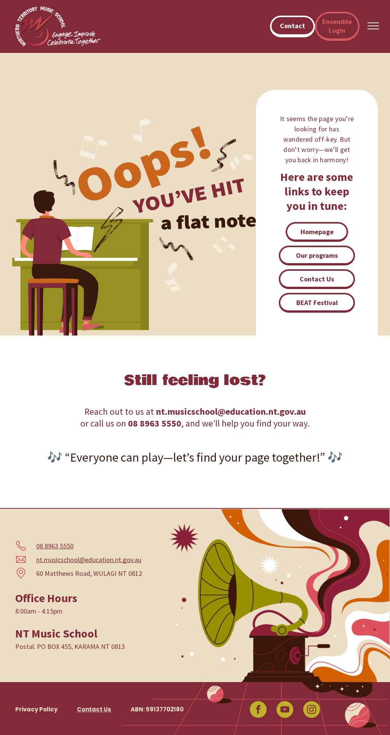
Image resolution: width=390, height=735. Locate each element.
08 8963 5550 (55, 546)
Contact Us (94, 709)
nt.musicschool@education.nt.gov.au (88, 559)
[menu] (373, 26)
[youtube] (285, 710)
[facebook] (258, 710)
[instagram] (311, 710)
